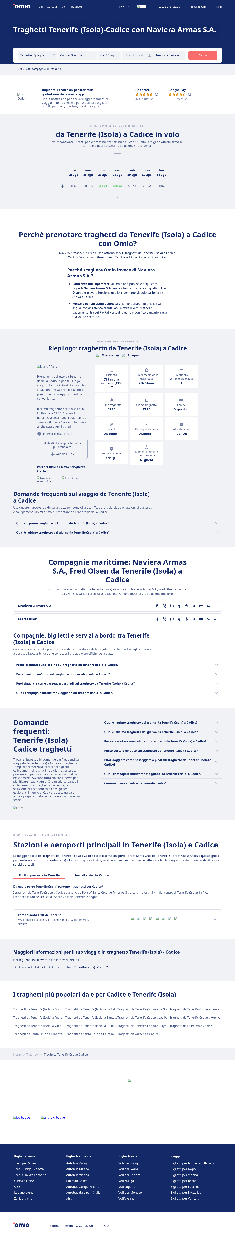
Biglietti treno (24, 1156)
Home (17, 1054)
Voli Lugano (126, 1187)
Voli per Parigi (128, 1163)
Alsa (69, 1198)
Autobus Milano (77, 1169)
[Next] (173, 172)
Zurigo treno (23, 1198)
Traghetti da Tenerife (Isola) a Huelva (195, 1017)
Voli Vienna (126, 1198)
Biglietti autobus (78, 1156)
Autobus (52, 6)
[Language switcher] (144, 6)
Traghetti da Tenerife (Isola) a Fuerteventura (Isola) (48, 1017)
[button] (109, 55)
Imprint (53, 1226)
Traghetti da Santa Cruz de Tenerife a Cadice (44, 1034)
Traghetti (76, 6)
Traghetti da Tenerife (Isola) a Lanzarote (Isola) (202, 1009)
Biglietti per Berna (184, 1181)
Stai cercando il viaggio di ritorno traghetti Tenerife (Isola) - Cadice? (61, 967)
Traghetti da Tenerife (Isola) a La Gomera (146, 1009)
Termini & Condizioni (79, 1226)
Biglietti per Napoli (184, 1169)
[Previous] (62, 172)
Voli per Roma (128, 1169)
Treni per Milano (26, 1163)
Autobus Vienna (77, 1175)
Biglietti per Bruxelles (186, 1193)
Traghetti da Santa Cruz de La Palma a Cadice (96, 1034)
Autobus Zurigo (77, 1163)
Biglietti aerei (128, 1156)
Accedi (218, 6)
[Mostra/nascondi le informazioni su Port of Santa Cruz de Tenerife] (215, 919)
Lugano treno (24, 1193)
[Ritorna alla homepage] (25, 7)
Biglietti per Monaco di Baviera (193, 1163)
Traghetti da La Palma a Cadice (191, 1026)
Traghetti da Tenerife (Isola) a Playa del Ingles (149, 1026)
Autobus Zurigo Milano (82, 1187)
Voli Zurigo (126, 1181)
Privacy (104, 1226)
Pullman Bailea (76, 1181)
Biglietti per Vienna (184, 1175)
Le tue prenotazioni (170, 6)
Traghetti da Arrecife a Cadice (138, 1034)
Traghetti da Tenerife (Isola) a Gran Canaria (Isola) (47, 1009)
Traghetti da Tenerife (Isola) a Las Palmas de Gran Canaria (158, 1017)
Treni (40, 6)
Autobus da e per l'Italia (83, 1193)
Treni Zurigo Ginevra (29, 1169)
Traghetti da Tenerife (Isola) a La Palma (92, 1009)
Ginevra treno (24, 1181)
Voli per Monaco (130, 1193)
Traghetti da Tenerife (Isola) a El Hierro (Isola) (96, 1026)
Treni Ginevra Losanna (30, 1175)
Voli (64, 6)
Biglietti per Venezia (185, 1198)
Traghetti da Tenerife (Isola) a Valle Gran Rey (44, 1026)
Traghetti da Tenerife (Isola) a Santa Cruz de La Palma (102, 1017)
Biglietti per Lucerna (185, 1187)
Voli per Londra (129, 1175)
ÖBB (17, 1187)
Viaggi (175, 1156)
